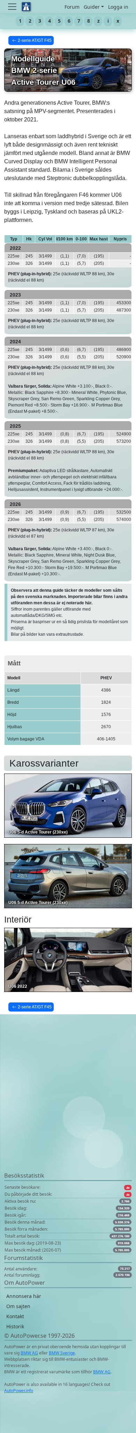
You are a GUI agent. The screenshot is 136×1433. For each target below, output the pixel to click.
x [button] (117, 20)
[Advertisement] (68, 1103)
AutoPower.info (18, 1391)
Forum (72, 6)
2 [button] (30, 20)
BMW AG (29, 1353)
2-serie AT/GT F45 (35, 40)
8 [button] (88, 20)
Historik (15, 1326)
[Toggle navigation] (13, 6)
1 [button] (20, 20)
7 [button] (78, 20)
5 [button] (59, 20)
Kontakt (15, 1316)
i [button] (108, 20)
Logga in (118, 6)
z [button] (98, 20)
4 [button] (49, 20)
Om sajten (18, 1306)
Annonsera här (23, 1296)
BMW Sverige (62, 1353)
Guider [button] (92, 6)
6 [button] (69, 20)
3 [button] (39, 20)
